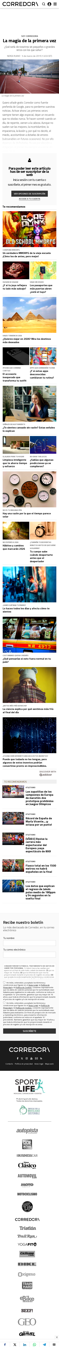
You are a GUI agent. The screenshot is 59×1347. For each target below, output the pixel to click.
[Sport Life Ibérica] (29, 1086)
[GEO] (27, 1321)
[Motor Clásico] (27, 1165)
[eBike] (27, 1299)
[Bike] (27, 1264)
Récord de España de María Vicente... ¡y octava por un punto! (39, 821)
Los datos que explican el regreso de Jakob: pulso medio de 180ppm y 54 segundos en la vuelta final (40, 892)
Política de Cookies (23, 987)
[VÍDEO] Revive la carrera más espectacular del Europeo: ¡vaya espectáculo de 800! (38, 845)
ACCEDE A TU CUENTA (29, 198)
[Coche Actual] (27, 1144)
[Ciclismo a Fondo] (27, 1254)
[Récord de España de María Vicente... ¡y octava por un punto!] (13, 818)
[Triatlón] (27, 1228)
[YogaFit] (27, 1244)
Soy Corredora (29, 36)
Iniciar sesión (49, 4)
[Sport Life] (27, 1207)
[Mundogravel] (27, 1333)
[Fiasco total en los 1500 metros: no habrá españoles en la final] (13, 865)
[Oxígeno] (27, 1274)
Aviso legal (38, 1063)
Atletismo (30, 787)
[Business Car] (27, 1155)
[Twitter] (15, 1344)
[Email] (54, 1344)
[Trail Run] (27, 1236)
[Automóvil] (27, 1176)
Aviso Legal (33, 985)
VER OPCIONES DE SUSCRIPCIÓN (29, 193)
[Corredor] (20, 4)
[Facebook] (5, 1344)
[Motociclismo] (27, 1194)
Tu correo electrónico (14, 949)
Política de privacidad (24, 1063)
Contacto (9, 1063)
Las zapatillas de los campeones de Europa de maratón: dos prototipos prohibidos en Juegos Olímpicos (39, 797)
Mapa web (49, 1063)
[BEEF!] (27, 1310)
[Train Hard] (27, 1285)
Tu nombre (8, 938)
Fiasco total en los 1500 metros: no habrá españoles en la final (41, 868)
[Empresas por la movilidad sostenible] (30, 1109)
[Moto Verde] (27, 1185)
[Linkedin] (24, 1344)
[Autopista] (27, 1131)
